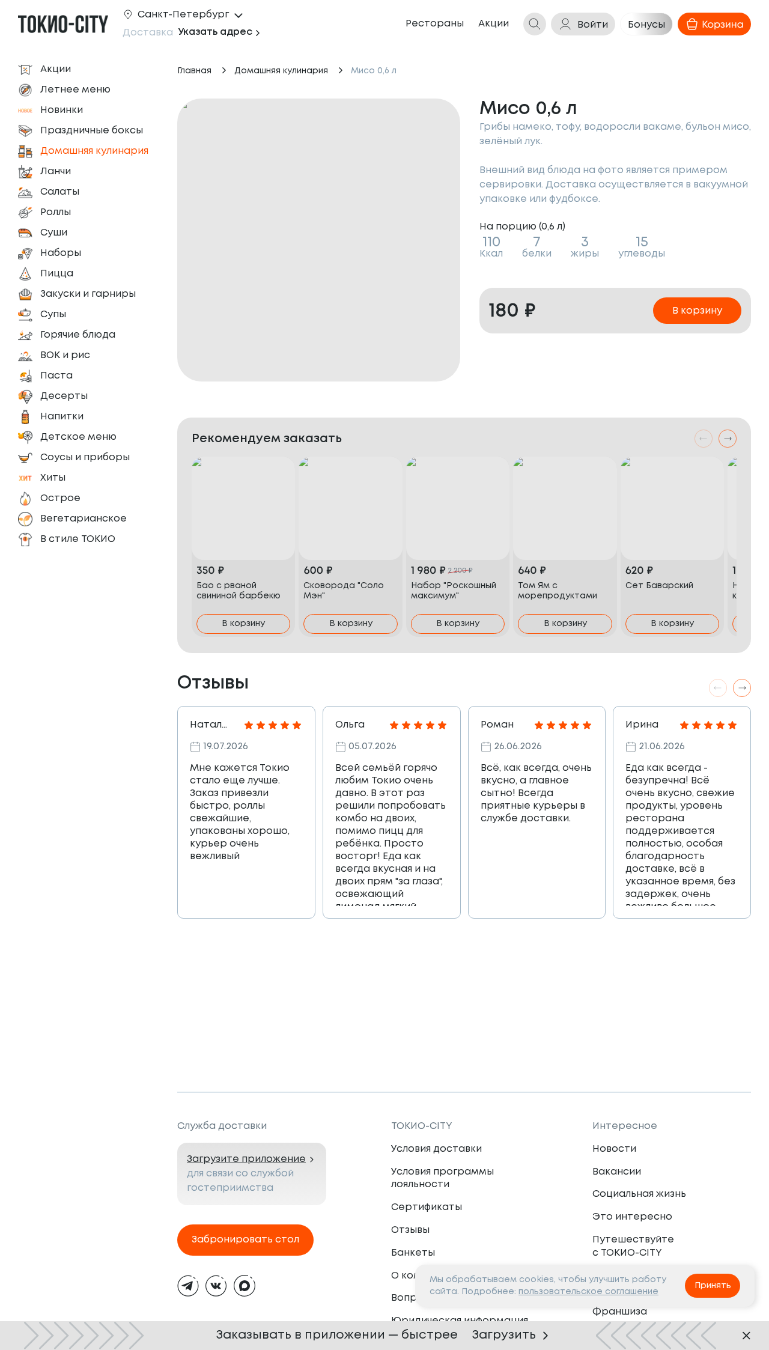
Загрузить (504, 1335)
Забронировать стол (245, 1239)
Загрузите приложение (246, 1159)
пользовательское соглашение (588, 1291)
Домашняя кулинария (281, 70)
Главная (194, 70)
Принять (713, 1285)
